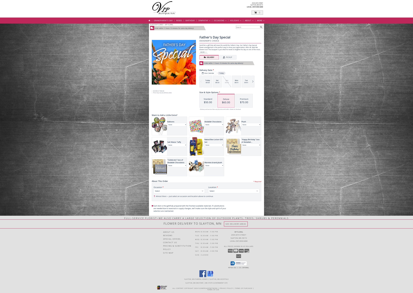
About (248, 20)
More (259, 20)
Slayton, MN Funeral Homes (196, 279)
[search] (261, 27)
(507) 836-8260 (257, 7)
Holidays (234, 20)
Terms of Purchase (243, 288)
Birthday (190, 20)
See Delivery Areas (236, 224)
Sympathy (203, 20)
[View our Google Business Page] (210, 276)
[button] (257, 13)
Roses (179, 20)
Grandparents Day (163, 20)
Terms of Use (213, 290)
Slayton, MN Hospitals (219, 279)
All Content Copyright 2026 (185, 288)
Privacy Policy (226, 288)
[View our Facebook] (202, 276)
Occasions (219, 20)
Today (221, 73)
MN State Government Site (216, 283)
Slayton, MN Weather (194, 283)
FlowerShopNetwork (208, 288)
